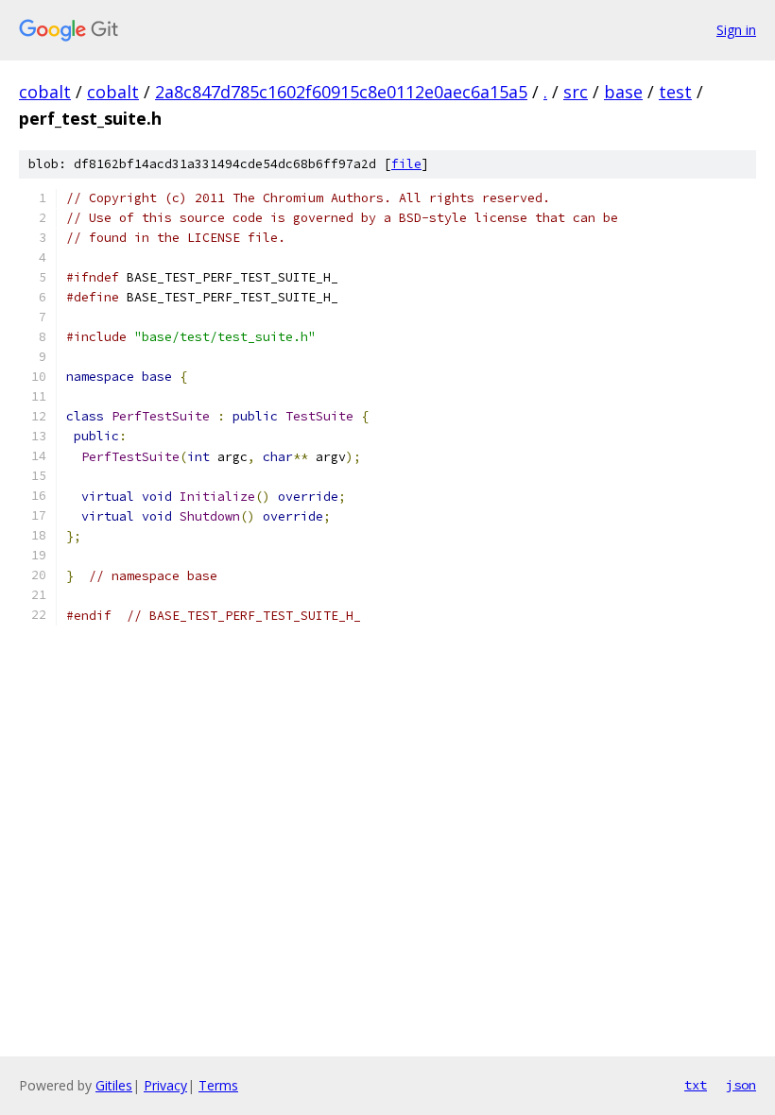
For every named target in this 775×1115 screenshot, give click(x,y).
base (623, 91)
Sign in (736, 30)
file (406, 164)
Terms (218, 1085)
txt (695, 1084)
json (741, 1084)
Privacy (165, 1085)
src (575, 91)
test (675, 91)
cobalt (45, 91)
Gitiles (113, 1085)
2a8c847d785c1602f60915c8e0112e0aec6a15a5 (341, 91)
